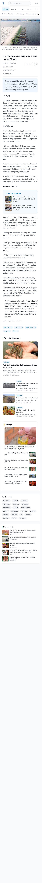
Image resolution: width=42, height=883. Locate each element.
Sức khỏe (14, 514)
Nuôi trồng (20, 14)
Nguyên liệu (6, 507)
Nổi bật (5, 9)
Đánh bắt (16, 504)
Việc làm (21, 9)
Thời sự (14, 518)
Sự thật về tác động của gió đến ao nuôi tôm (16, 453)
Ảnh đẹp (28, 514)
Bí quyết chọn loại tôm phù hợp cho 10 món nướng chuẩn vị (16, 468)
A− (27, 64)
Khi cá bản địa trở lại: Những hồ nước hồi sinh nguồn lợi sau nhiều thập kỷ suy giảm (23, 551)
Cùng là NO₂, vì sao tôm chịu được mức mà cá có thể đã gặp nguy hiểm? (23, 531)
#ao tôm (6, 327)
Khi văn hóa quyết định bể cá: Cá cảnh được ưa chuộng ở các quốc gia (16, 482)
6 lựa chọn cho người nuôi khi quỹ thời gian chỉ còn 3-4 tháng (16, 475)
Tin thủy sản (10, 14)
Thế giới (5, 511)
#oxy (5, 331)
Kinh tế (16, 507)
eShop (29, 9)
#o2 (14, 331)
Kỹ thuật (15, 500)
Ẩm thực (5, 514)
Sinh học (32, 511)
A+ (31, 64)
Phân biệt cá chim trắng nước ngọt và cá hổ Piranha (16, 461)
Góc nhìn (5, 518)
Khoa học (24, 511)
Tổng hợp (22, 518)
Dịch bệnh (24, 500)
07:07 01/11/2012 (10, 63)
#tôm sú (17, 327)
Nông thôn (14, 511)
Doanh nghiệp (25, 507)
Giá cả (13, 9)
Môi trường (6, 504)
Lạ (21, 514)
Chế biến (25, 504)
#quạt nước (29, 327)
